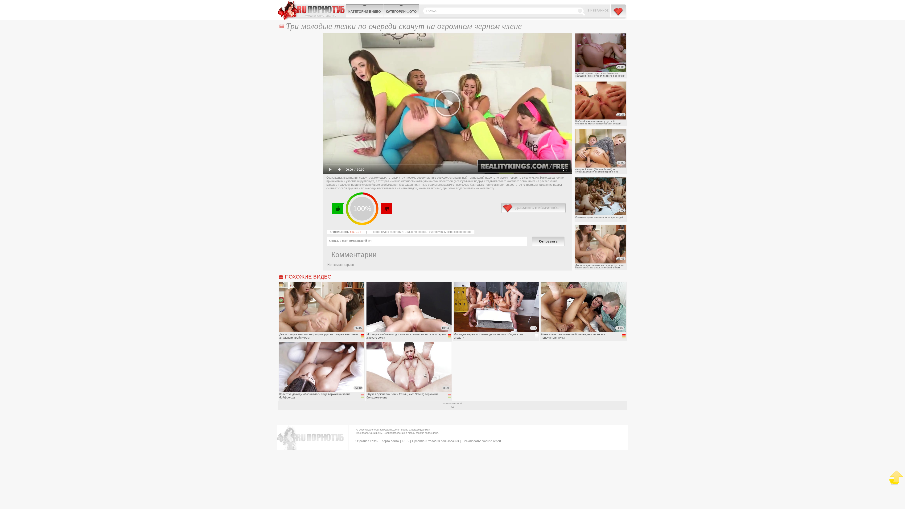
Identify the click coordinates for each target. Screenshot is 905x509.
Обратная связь (366, 441)
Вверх (896, 477)
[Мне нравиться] (338, 208)
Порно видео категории (387, 232)
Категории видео (364, 11)
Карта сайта (390, 441)
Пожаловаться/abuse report (481, 441)
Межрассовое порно (458, 232)
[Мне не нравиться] (386, 208)
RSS (405, 441)
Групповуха (435, 232)
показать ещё (452, 403)
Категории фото (401, 11)
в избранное (533, 208)
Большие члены (415, 232)
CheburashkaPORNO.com (312, 10)
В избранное (598, 10)
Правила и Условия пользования (435, 441)
